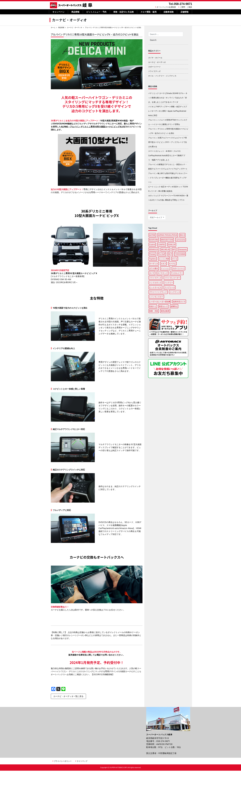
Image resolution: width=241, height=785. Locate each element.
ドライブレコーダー (172, 278)
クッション (165, 268)
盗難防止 (174, 306)
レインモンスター (156, 297)
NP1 (174, 249)
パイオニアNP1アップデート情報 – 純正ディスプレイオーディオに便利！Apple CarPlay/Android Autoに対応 (167, 110)
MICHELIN (165, 249)
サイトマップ (82, 761)
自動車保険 (169, 12)
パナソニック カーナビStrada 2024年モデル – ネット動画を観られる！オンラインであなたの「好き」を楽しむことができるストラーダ (167, 97)
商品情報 (75, 12)
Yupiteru (152, 259)
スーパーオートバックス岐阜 (71, 5)
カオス (163, 263)
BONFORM (153, 240)
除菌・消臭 (153, 311)
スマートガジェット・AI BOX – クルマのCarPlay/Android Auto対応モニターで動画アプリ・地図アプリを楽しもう (166, 155)
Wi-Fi (170, 254)
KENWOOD (153, 249)
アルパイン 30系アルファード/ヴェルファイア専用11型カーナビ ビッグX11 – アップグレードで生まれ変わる (167, 142)
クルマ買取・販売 (149, 12)
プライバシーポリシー (63, 761)
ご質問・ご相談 (186, 7)
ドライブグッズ (154, 71)
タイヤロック (162, 273)
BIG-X (182, 235)
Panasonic (182, 249)
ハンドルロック (155, 282)
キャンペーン (58, 12)
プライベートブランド (158, 292)
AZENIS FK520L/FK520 (167, 235)
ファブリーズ (169, 287)
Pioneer (152, 254)
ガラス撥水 (153, 268)
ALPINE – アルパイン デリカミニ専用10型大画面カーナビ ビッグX (91, 126)
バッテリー (168, 282)
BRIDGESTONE (167, 240)
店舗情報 (184, 12)
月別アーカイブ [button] (156, 217)
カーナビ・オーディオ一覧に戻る (68, 696)
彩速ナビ (152, 306)
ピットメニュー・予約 (96, 12)
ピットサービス (155, 287)
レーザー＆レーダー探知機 (159, 301)
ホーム (53, 27)
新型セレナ (163, 306)
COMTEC (161, 244)
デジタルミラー (177, 273)
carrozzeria (180, 240)
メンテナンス (175, 292)
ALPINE (152, 235)
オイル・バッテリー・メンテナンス (162, 76)
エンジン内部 (164, 259)
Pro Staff (161, 254)
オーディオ (153, 263)
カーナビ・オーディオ (74, 27)
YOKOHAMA (180, 254)
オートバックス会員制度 (166, 7)
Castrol (152, 244)
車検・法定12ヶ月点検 (123, 12)
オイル (174, 259)
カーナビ (172, 263)
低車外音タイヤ (179, 301)
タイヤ (152, 273)
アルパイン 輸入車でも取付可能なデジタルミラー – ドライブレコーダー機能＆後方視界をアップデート (167, 177)
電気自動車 (165, 311)
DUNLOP (171, 244)
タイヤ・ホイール (155, 58)
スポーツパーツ (154, 67)
